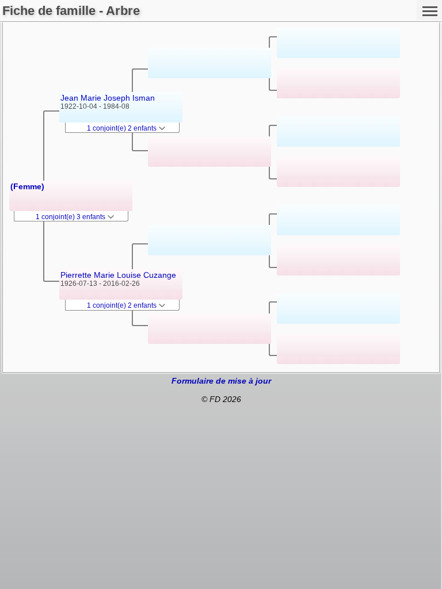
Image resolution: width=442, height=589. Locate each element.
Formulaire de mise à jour (221, 380)
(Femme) (27, 186)
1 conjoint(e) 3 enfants (71, 217)
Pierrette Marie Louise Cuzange (118, 275)
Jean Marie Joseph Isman (107, 97)
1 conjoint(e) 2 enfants (122, 128)
